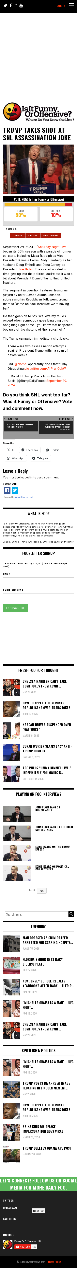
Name (6, 574)
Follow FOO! (38, 1210)
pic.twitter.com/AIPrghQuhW (45, 368)
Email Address (13, 590)
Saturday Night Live (52, 247)
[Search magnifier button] (71, 914)
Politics (32, 235)
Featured (17, 235)
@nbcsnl (21, 364)
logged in (27, 477)
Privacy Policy (54, 1262)
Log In (61, 6)
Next (41, 890)
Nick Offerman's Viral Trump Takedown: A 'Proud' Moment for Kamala (58, 426)
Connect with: (10, 484)
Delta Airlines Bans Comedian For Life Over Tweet (20, 425)
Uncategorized (50, 235)
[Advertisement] (38, 53)
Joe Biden (25, 269)
